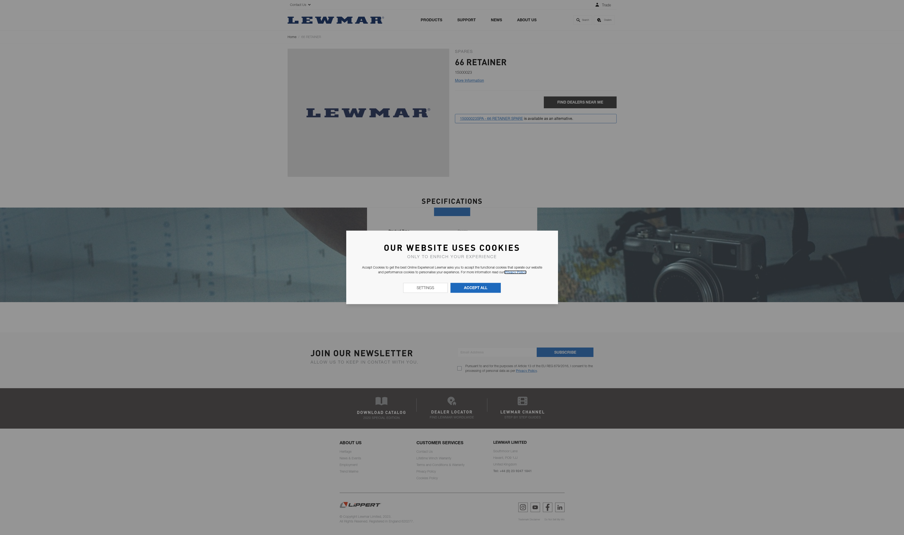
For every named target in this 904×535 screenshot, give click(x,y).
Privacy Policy (515, 272)
